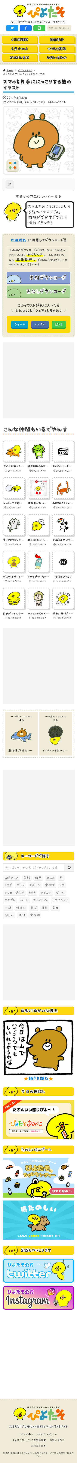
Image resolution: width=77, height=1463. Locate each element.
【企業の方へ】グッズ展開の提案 (29, 1440)
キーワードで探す (35, 856)
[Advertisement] (38, 380)
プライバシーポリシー (46, 1434)
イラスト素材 (14, 102)
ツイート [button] (19, 324)
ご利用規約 (26, 1434)
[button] (12, 28)
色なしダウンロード (46, 291)
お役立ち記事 (38, 1445)
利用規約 (18, 240)
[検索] (68, 867)
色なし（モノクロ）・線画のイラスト (45, 102)
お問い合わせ (57, 1440)
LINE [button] (59, 324)
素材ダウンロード (47, 277)
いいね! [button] (40, 324)
